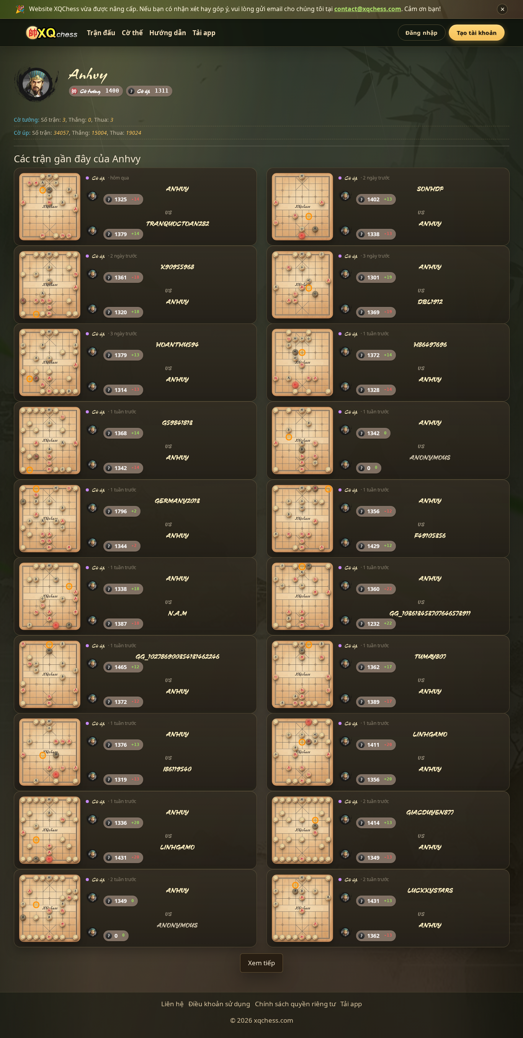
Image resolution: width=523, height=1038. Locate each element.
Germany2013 (177, 500)
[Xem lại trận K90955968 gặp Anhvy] (49, 284)
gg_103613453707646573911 (430, 613)
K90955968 (177, 267)
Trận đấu (101, 32)
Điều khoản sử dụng (219, 1003)
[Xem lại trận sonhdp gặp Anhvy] (302, 206)
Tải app (204, 32)
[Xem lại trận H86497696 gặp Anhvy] (302, 362)
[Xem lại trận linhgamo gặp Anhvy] (302, 752)
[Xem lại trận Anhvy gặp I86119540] (49, 752)
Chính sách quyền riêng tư (295, 1003)
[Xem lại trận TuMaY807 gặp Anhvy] (302, 674)
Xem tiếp (261, 962)
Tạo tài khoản (477, 32)
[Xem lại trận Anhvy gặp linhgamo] (49, 830)
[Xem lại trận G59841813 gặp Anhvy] (49, 440)
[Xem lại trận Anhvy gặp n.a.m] (49, 596)
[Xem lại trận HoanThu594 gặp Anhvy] (49, 362)
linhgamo (430, 734)
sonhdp (430, 189)
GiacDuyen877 (430, 812)
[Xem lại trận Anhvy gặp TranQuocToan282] (49, 206)
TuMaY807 (430, 656)
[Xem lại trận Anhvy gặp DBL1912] (302, 284)
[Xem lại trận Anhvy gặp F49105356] (302, 518)
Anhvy (177, 189)
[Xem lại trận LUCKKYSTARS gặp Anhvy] (302, 908)
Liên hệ (172, 1003)
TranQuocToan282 (177, 223)
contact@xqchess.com (367, 9)
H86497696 (430, 345)
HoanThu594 (177, 345)
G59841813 (177, 422)
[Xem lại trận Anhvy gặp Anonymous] (302, 440)
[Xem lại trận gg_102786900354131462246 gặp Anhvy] (49, 674)
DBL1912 (430, 301)
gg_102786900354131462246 (177, 656)
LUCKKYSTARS (430, 890)
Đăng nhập (421, 32)
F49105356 (430, 535)
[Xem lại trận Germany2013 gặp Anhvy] (49, 518)
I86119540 (177, 769)
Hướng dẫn (167, 32)
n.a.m (177, 613)
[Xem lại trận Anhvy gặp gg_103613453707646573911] (302, 596)
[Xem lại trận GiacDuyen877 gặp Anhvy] (302, 830)
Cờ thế (132, 32)
